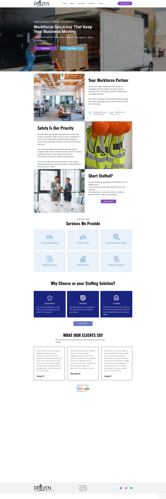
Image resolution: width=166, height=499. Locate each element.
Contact (100, 3)
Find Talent (81, 3)
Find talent (72, 48)
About (72, 3)
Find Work (91, 3)
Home (65, 3)
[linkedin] (131, 488)
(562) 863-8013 (125, 3)
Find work (45, 48)
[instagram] (126, 488)
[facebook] (121, 488)
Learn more (83, 324)
